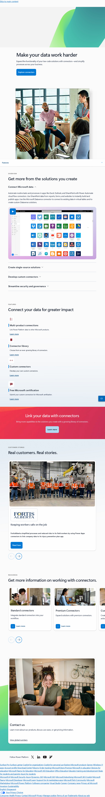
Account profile (10, 767)
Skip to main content (9, 1)
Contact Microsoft (29, 795)
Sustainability (13, 786)
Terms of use (62, 795)
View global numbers (19, 740)
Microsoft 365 (49, 777)
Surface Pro (5, 764)
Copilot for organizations (33, 764)
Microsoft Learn (29, 780)
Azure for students (28, 774)
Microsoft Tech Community (75, 780)
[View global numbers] (101, 398)
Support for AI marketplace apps (49, 780)
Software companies (40, 783)
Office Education (61, 770)
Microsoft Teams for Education (21, 770)
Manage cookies (49, 795)
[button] (52, 163)
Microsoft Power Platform (21, 783)
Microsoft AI (5, 777)
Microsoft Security (17, 777)
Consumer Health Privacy (10, 795)
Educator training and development (83, 770)
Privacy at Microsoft (89, 783)
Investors (4, 786)
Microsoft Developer (14, 780)
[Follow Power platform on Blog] (51, 757)
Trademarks (73, 795)
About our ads (84, 795)
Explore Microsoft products (75, 764)
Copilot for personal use (54, 764)
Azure (28, 777)
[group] (52, 505)
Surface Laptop (16, 764)
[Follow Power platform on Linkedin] (39, 757)
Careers (64, 783)
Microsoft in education (81, 767)
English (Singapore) (8, 789)
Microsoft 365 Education (44, 770)
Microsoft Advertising (65, 777)
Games (90, 764)
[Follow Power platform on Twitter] (32, 757)
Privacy (40, 795)
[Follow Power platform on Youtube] (45, 757)
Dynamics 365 (37, 777)
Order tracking (45, 767)
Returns (35, 767)
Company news (74, 783)
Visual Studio (55, 783)
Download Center (24, 767)
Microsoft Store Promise (62, 767)
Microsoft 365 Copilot (83, 777)
